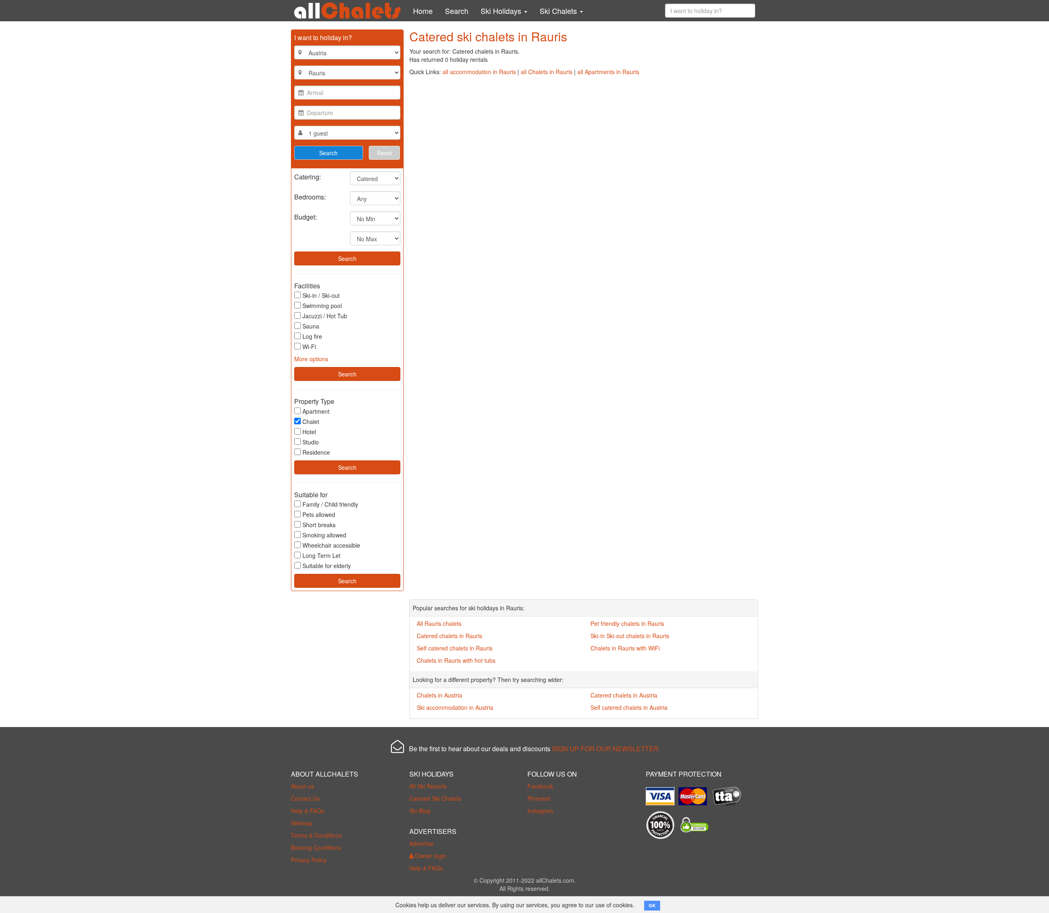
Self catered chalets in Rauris (455, 648)
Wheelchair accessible (331, 545)
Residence (316, 452)
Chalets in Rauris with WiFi (625, 648)
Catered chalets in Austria (623, 695)
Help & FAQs (307, 811)
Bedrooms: (310, 196)
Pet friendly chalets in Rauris (627, 623)
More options (311, 359)
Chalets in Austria (439, 695)
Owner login (429, 856)
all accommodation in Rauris (479, 72)
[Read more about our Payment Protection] (662, 793)
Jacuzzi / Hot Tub (324, 316)
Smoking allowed (324, 535)
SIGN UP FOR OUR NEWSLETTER (605, 748)
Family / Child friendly (330, 504)
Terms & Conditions (316, 835)
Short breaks (319, 525)
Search (456, 10)
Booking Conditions (316, 847)
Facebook (540, 786)
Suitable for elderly (326, 566)
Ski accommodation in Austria (455, 707)
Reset (384, 153)
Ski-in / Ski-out (321, 295)
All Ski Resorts (428, 786)
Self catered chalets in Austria (629, 707)
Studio (310, 442)
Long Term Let (321, 555)
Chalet (310, 421)
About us (302, 786)
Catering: (307, 176)
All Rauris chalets (439, 623)
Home (423, 10)
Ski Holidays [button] (502, 10)
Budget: (305, 216)
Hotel (309, 432)
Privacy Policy (309, 860)
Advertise (421, 843)
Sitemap (301, 823)
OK (652, 905)
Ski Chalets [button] (559, 10)
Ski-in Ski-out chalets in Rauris (629, 636)
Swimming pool (322, 305)
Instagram (540, 811)
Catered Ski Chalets (435, 798)
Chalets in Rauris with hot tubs (456, 660)
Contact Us (305, 798)
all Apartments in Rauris (608, 72)
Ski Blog (419, 811)
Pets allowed (318, 514)
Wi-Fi (309, 346)
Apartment (315, 411)
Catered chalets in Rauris (449, 636)
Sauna (310, 326)
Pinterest (538, 798)
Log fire (312, 336)
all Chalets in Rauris (546, 72)
